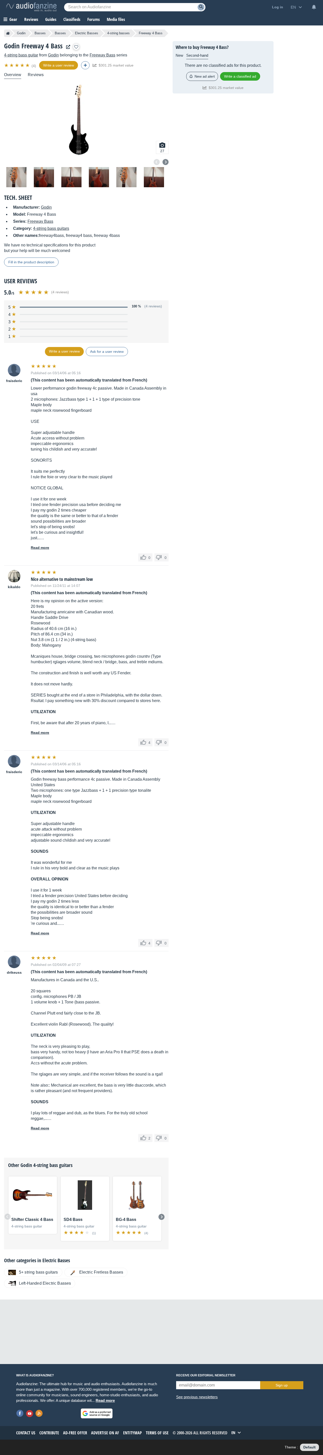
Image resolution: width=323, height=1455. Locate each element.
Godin (21, 33)
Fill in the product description (31, 262)
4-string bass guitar (21, 55)
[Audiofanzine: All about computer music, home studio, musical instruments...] (31, 7)
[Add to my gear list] (76, 47)
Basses (40, 33)
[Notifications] (314, 7)
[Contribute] (85, 65)
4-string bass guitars (51, 228)
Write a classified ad (240, 76)
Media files (116, 19)
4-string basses (118, 33)
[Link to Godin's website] (67, 47)
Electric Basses (86, 33)
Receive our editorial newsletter (205, 1375)
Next (166, 162)
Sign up (282, 1385)
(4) (34, 66)
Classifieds (71, 19)
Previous (157, 162)
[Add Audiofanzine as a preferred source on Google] (97, 1413)
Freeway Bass (102, 55)
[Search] (201, 7)
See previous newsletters (197, 1397)
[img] (17, 65)
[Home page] (8, 33)
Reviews (31, 19)
